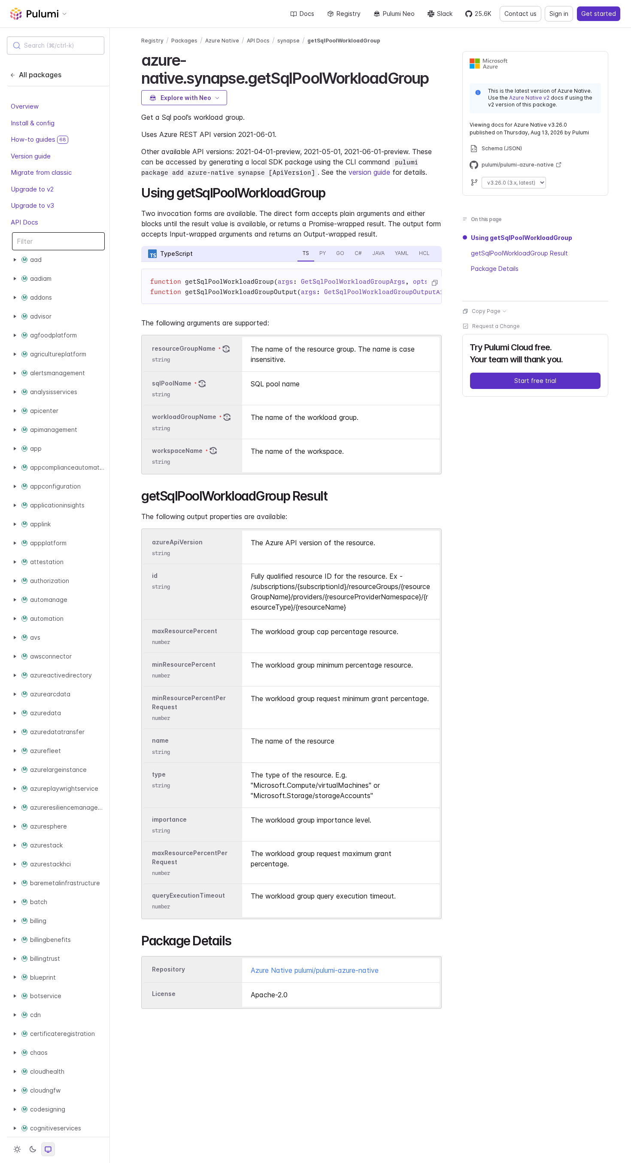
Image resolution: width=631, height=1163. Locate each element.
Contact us (520, 13)
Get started (598, 13)
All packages (40, 74)
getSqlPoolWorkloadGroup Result (519, 253)
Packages (184, 40)
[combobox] (55, 45)
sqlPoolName (171, 383)
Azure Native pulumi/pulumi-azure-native (315, 970)
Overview (25, 106)
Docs (307, 13)
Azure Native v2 (529, 97)
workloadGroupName (184, 417)
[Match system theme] (48, 1149)
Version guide (31, 156)
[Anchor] (436, 77)
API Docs (24, 222)
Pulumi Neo (399, 13)
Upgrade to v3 (32, 205)
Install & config (33, 122)
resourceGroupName (183, 348)
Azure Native (222, 40)
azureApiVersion (177, 542)
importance (169, 819)
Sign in (558, 13)
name (160, 740)
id (155, 575)
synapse (288, 40)
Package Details (495, 268)
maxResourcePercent (184, 631)
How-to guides (38, 139)
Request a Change (496, 326)
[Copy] (434, 283)
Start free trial (535, 380)
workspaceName (177, 450)
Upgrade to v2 (32, 189)
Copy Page (486, 311)
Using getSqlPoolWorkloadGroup (521, 237)
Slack (444, 13)
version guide (369, 172)
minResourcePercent (183, 664)
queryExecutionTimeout (188, 895)
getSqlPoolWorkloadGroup (343, 40)
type (159, 774)
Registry (349, 13)
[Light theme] (17, 1149)
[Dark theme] (32, 1149)
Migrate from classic (41, 172)
